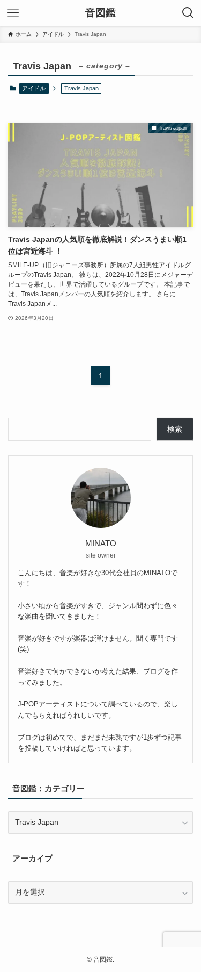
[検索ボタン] (188, 13)
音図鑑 (100, 13)
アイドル (34, 88)
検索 (174, 429)
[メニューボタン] (13, 13)
